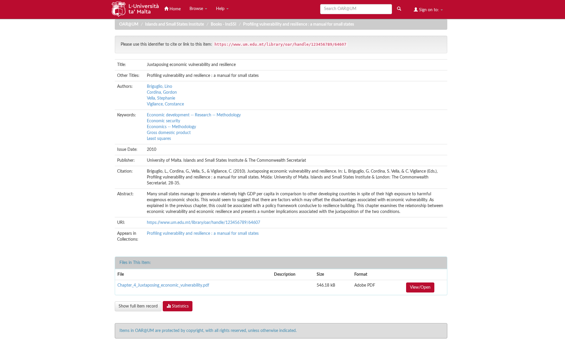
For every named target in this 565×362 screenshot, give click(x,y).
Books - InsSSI (223, 24)
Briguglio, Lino (159, 87)
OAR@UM (128, 24)
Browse (197, 9)
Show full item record (138, 306)
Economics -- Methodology (171, 127)
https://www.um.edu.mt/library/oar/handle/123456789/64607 (203, 223)
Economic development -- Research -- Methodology (194, 115)
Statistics (180, 306)
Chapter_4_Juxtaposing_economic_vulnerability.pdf (163, 285)
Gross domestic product (169, 133)
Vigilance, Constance (165, 104)
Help (221, 9)
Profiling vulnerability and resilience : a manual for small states (298, 24)
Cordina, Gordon (162, 92)
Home (174, 9)
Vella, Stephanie (161, 98)
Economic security (163, 121)
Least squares (159, 139)
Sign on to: (429, 10)
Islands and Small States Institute (174, 24)
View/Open (420, 287)
